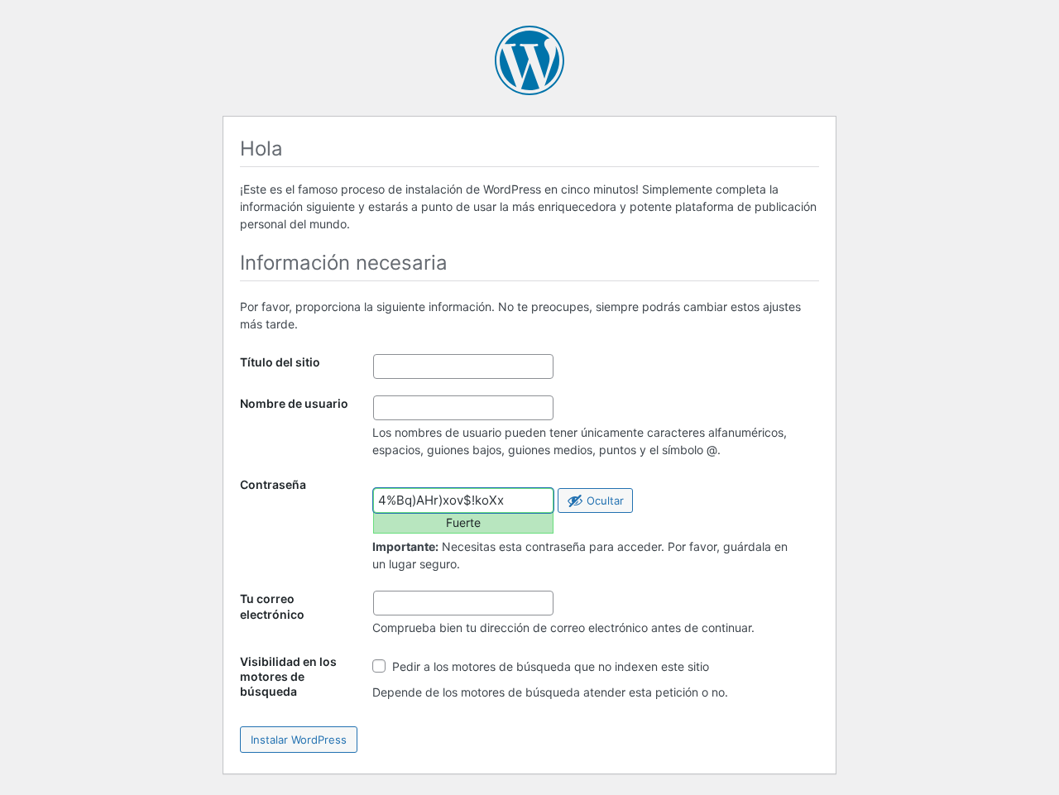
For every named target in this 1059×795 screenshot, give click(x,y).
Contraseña (273, 484)
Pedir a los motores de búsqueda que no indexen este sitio (549, 666)
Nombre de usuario (294, 403)
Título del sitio (280, 362)
